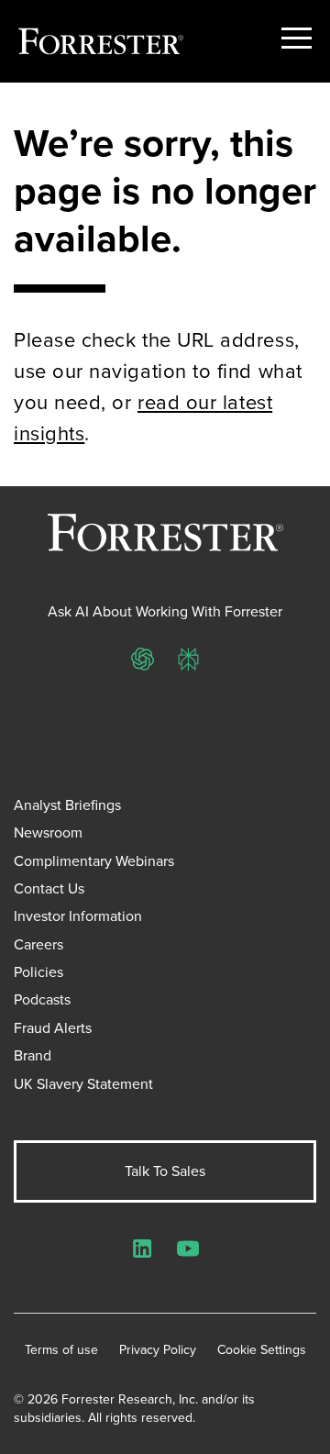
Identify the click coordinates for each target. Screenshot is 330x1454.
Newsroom (48, 832)
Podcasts (42, 999)
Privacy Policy (157, 1350)
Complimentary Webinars (94, 860)
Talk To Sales (165, 1171)
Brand (32, 1055)
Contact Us (49, 888)
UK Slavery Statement (83, 1083)
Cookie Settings (261, 1350)
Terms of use (61, 1350)
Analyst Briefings (67, 805)
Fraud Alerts (53, 1027)
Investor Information (78, 916)
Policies (38, 971)
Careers (38, 944)
